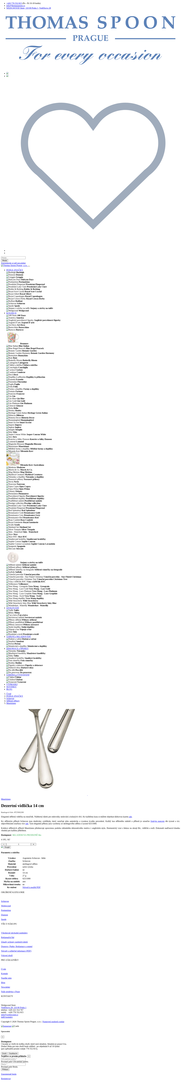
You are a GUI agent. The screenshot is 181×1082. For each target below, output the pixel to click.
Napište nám (6, 978)
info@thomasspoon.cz (15, 6)
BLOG (9, 689)
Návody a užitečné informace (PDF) (16, 951)
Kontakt (4, 973)
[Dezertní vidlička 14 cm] (44, 795)
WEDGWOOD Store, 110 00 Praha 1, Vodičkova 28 (28, 8)
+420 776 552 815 (14, 3)
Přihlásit (5, 1069)
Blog (3, 982)
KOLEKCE (11, 313)
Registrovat (6, 1078)
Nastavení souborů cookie (53, 1022)
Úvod (8, 694)
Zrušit (4, 1054)
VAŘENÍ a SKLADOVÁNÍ (18, 636)
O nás (3, 969)
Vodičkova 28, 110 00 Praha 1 (13, 1007)
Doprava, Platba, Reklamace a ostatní (16, 946)
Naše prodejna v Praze (10, 991)
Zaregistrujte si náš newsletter (13, 263)
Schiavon (10, 698)
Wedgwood (6, 906)
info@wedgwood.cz (9, 1015)
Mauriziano (11, 703)
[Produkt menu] (29, 266)
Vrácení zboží (7, 955)
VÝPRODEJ (11, 684)
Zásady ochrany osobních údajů (14, 942)
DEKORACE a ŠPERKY (17, 648)
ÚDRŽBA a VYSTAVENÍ (17, 675)
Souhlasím (13, 1054)
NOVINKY (11, 687)
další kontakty (7, 1017)
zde (130, 817)
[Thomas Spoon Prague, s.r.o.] (90, 68)
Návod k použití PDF (32, 887)
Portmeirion (6, 910)
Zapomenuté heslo (8, 1074)
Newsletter (5, 987)
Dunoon (4, 915)
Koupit (7, 847)
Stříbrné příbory (13, 701)
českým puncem (157, 821)
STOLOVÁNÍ (12, 608)
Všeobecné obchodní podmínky (14, 933)
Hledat (4, 261)
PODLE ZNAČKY (14, 270)
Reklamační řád (7, 937)
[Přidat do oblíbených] (2, 847)
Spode (3, 919)
